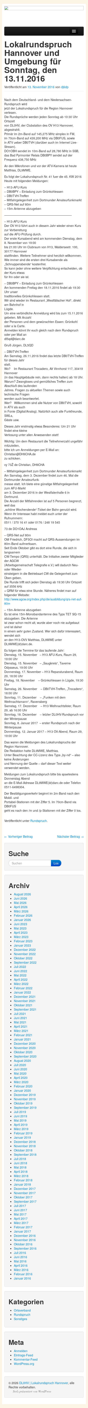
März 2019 (21, 1129)
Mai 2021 (20, 1022)
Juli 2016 (20, 1252)
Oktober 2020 (23, 1052)
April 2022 (21, 979)
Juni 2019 (20, 1116)
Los (56, 863)
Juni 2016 (20, 1257)
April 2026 (21, 907)
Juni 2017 (20, 1210)
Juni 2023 (20, 924)
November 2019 (25, 1099)
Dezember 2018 (25, 1142)
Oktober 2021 (23, 1005)
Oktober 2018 (23, 1150)
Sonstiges (20, 1319)
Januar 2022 (22, 992)
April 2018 (21, 1171)
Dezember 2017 (25, 1188)
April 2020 (21, 1077)
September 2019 (25, 1107)
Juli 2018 (20, 1159)
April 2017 (21, 1218)
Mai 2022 (20, 975)
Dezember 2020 (25, 1043)
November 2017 (25, 1193)
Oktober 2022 (23, 958)
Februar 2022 (23, 988)
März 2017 (21, 1223)
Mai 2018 (20, 1167)
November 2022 (25, 954)
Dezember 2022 (25, 949)
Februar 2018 (23, 1180)
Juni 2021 (20, 1018)
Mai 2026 (20, 902)
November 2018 (25, 1146)
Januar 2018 (22, 1184)
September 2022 (25, 962)
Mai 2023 (20, 928)
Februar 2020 (23, 1086)
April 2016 (21, 1265)
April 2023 (21, 932)
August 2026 (22, 894)
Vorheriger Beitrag (18, 836)
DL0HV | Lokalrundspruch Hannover (43, 1383)
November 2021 (25, 1001)
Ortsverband (22, 1310)
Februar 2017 (23, 1227)
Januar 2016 (22, 1278)
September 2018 (25, 1154)
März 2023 (21, 937)
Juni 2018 (20, 1163)
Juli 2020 (20, 1065)
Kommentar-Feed (26, 1359)
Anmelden (21, 1351)
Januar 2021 (22, 1039)
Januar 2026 (22, 920)
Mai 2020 (20, 1073)
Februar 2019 (23, 1133)
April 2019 (21, 1124)
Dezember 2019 (25, 1095)
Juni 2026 (20, 898)
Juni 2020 (20, 1069)
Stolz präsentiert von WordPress (32, 1391)
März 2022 (21, 984)
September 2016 (25, 1248)
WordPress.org (24, 1363)
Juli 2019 (20, 1112)
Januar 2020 (22, 1090)
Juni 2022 (20, 971)
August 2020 (22, 1060)
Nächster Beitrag (70, 836)
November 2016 (25, 1240)
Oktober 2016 (23, 1244)
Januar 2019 (22, 1137)
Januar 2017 (22, 1231)
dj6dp (65, 87)
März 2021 (21, 1031)
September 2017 (25, 1201)
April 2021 (21, 1026)
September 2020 (25, 1056)
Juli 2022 (20, 966)
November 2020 (25, 1048)
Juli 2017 (20, 1206)
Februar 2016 (23, 1274)
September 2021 (25, 1009)
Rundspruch (38, 821)
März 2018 (21, 1176)
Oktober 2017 (23, 1197)
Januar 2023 (22, 945)
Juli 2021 (20, 1013)
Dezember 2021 (25, 996)
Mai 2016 (20, 1261)
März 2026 (21, 911)
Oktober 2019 (23, 1103)
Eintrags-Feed (23, 1355)
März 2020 (21, 1082)
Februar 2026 (23, 915)
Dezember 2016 (25, 1235)
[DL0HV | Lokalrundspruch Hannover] (44, 14)
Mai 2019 (20, 1120)
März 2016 (21, 1270)
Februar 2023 (23, 941)
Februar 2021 (23, 1035)
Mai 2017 (20, 1214)
